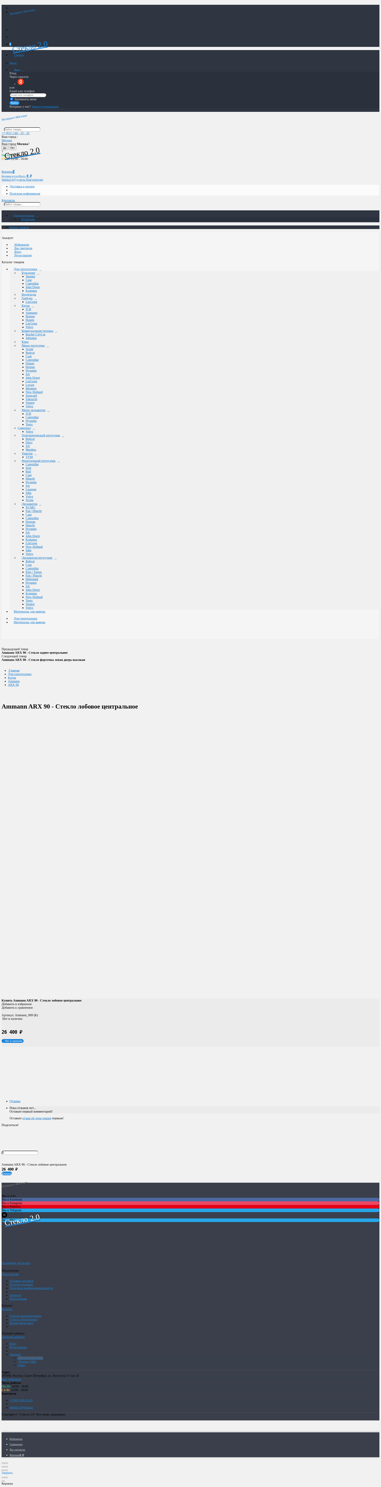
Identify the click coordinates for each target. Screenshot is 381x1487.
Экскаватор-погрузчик (37, 557)
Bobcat (30, 352)
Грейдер (27, 298)
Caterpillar (32, 283)
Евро (21, 1365)
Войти (14, 103)
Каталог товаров (19, 227)
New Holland (34, 392)
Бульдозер (28, 219)
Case (29, 280)
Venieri (30, 402)
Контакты (8, 200)
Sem (28, 468)
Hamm (30, 320)
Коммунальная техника (37, 331)
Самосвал (24, 428)
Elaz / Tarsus (34, 572)
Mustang (31, 388)
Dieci (29, 442)
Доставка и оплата (22, 186)
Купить (7, 1173)
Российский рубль (30, 1358)
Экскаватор (29, 504)
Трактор (27, 453)
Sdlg (28, 493)
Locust (30, 385)
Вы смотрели (23, 248)
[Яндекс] (20, 84)
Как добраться (11, 1379)
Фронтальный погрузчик (39, 460)
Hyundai (31, 370)
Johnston (31, 338)
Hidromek (32, 579)
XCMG (30, 507)
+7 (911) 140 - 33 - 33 (15, 133)
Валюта (15, 1354)
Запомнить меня (24, 99)
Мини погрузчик (33, 345)
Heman (30, 367)
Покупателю (34, 179)
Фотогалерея (18, 1298)
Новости (15, 1295)
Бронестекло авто (21, 1323)
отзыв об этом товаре (36, 1118)
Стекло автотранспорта (25, 1316)
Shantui (30, 276)
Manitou (31, 449)
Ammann (31, 312)
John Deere (33, 287)
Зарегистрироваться (45, 106)
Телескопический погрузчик (41, 435)
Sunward (31, 395)
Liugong (31, 489)
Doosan (30, 521)
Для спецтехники (23, 215)
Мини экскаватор (33, 410)
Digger (30, 363)
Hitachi (30, 478)
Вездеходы (29, 294)
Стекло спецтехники (24, 1319)
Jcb (28, 374)
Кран (25, 341)
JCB (28, 309)
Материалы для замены (29, 611)
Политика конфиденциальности (31, 1288)
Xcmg (29, 500)
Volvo (29, 327)
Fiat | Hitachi (34, 511)
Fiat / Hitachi (34, 575)
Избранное (21, 244)
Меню (13, 63)
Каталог (7, 1309)
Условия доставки (22, 1281)
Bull (28, 471)
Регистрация (23, 255)
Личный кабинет (13, 1337)
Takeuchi (31, 399)
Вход (17, 69)
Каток (26, 305)
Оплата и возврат (21, 1284)
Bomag (30, 316)
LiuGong (31, 302)
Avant (29, 349)
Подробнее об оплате (16, 1263)
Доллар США (27, 1361)
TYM (29, 457)
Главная (18, 55)
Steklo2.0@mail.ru (21, 1407)
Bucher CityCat (35, 334)
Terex (29, 424)
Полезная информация (25, 193)
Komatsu (31, 290)
